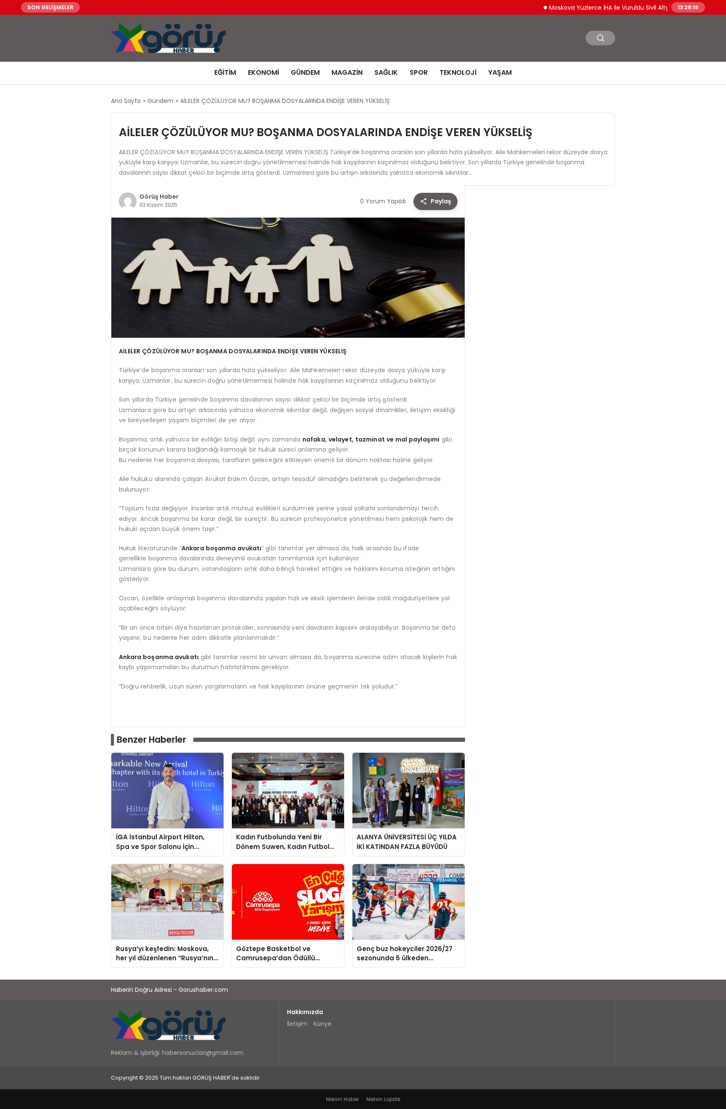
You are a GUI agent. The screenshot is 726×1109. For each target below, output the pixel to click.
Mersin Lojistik (383, 1099)
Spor (419, 72)
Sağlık (386, 72)
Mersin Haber (342, 1099)
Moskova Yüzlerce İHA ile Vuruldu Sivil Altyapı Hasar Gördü (609, 7)
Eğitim (225, 72)
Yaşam (500, 72)
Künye (322, 1024)
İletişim (297, 1024)
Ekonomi (263, 72)
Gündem (305, 72)
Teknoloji (457, 72)
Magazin (347, 72)
